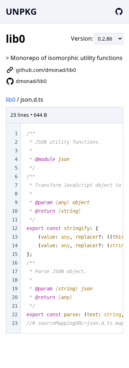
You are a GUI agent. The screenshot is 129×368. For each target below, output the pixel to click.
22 (15, 314)
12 (15, 228)
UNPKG (21, 11)
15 (15, 254)
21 (15, 306)
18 (15, 280)
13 (15, 237)
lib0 (10, 100)
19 (15, 288)
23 (15, 323)
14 (15, 245)
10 (15, 211)
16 (15, 263)
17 (15, 271)
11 (15, 219)
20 (15, 297)
